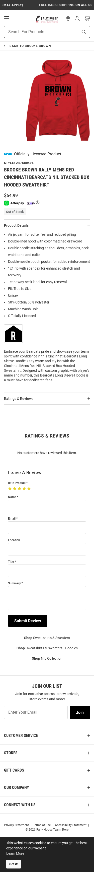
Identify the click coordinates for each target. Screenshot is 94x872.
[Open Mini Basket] (87, 19)
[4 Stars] (24, 489)
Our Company (16, 787)
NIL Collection (47, 658)
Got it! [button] (13, 864)
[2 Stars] (15, 489)
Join (80, 712)
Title (11, 562)
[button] (68, 18)
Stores (11, 753)
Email (12, 518)
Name (12, 497)
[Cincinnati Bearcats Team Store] (47, 19)
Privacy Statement (16, 825)
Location (14, 540)
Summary (14, 583)
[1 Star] (10, 489)
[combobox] (34, 32)
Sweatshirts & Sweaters (47, 638)
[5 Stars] (29, 489)
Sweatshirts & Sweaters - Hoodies (47, 648)
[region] (47, 309)
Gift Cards (14, 770)
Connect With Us (20, 804)
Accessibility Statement (70, 825)
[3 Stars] (20, 489)
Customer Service (21, 735)
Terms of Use (42, 825)
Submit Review (27, 620)
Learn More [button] (15, 853)
